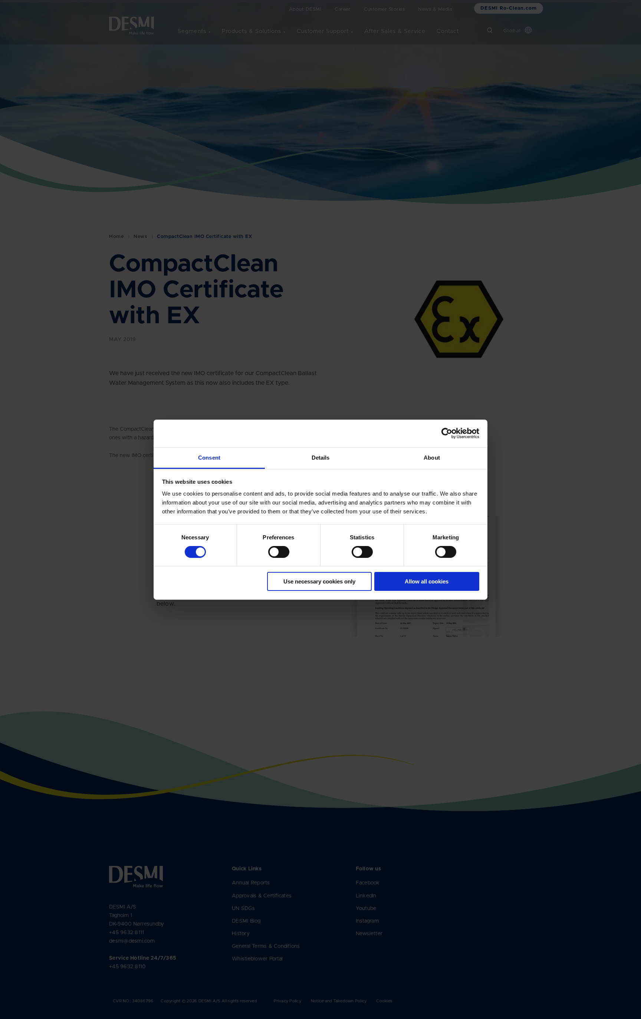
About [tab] (432, 457)
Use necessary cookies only (319, 581)
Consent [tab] (209, 457)
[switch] (272, 550)
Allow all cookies (426, 581)
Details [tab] (321, 457)
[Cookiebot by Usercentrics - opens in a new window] (446, 433)
